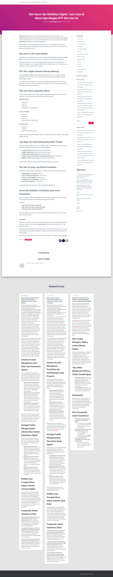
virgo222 (78, 208)
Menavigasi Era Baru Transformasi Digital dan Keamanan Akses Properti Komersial (85, 91)
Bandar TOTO (80, 210)
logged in (33, 263)
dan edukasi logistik (81, 44)
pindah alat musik (81, 56)
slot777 (78, 61)
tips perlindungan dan (81, 69)
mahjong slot (80, 46)
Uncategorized (28, 239)
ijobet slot (33, 421)
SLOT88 (79, 64)
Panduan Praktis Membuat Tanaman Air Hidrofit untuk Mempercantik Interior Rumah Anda (85, 114)
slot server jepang (81, 59)
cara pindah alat (80, 41)
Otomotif (79, 51)
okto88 (78, 192)
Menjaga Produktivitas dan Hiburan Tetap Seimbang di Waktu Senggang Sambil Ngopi (84, 98)
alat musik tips (80, 39)
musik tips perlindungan (82, 49)
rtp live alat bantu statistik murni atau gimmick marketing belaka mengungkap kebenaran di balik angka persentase (85, 181)
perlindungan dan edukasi (82, 54)
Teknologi (79, 66)
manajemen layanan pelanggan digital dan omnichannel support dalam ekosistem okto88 (84, 176)
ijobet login (55, 430)
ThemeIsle (91, 574)
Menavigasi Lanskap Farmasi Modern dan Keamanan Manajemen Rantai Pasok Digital (85, 85)
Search (78, 120)
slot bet (78, 206)
